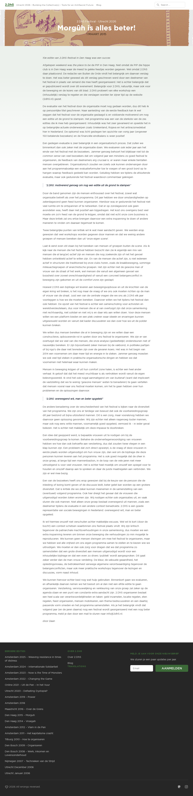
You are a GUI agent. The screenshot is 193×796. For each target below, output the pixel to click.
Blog (98, 5)
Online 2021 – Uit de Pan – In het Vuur (27, 684)
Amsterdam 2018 (15, 702)
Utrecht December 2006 (19, 767)
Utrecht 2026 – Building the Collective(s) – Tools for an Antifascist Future (54, 5)
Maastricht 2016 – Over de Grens (24, 709)
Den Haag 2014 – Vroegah (20, 721)
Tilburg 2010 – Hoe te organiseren (25, 739)
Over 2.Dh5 (74, 656)
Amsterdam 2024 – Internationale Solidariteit (31, 666)
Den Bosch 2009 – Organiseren (23, 745)
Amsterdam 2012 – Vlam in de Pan (25, 727)
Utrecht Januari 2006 (17, 773)
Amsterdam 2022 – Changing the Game (28, 678)
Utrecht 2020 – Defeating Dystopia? (26, 690)
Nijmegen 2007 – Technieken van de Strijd (30, 761)
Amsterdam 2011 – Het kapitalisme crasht (29, 733)
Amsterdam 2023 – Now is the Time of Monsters (33, 672)
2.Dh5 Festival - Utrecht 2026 (96, 21)
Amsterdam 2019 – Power (20, 696)
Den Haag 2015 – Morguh (20, 715)
